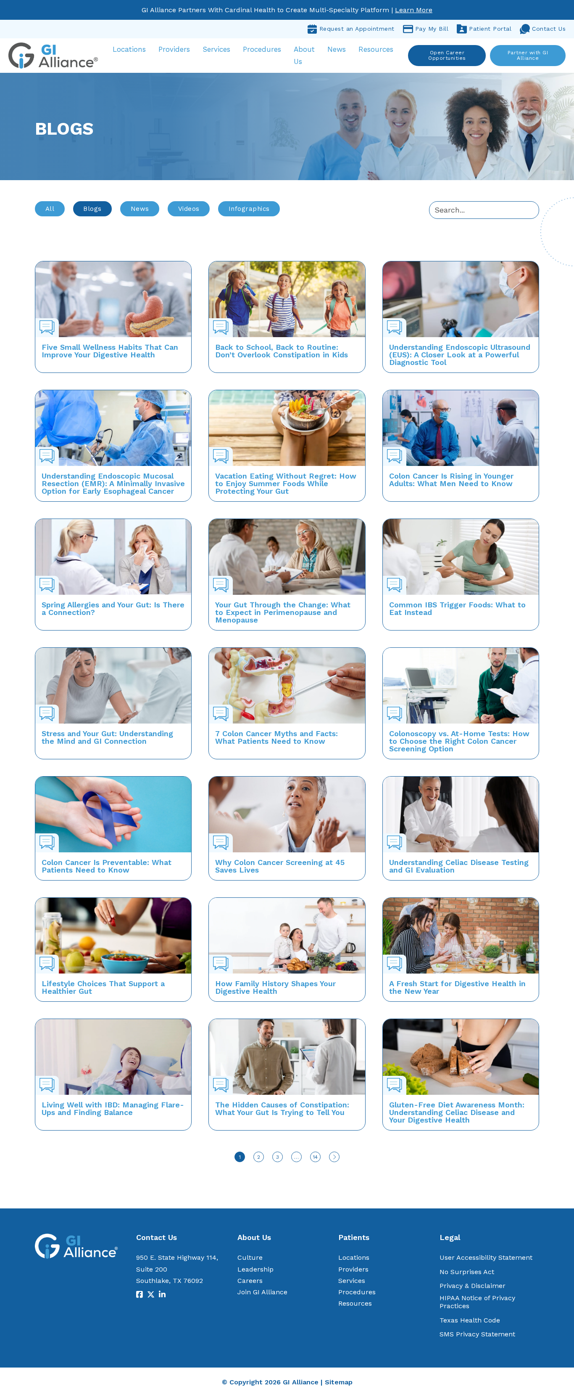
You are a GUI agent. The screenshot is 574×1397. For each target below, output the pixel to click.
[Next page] (334, 1157)
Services (216, 49)
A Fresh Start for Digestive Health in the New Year (457, 987)
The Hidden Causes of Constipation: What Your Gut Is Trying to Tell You (282, 1108)
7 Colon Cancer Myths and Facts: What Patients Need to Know (276, 737)
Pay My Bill (432, 28)
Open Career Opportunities (447, 55)
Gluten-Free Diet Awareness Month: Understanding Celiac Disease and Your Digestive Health (456, 1112)
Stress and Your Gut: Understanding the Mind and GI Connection (107, 737)
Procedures (262, 49)
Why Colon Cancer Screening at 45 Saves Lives (280, 866)
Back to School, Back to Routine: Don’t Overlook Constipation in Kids (281, 351)
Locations (129, 49)
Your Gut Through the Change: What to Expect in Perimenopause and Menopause (282, 612)
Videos (189, 209)
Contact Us (549, 28)
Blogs (92, 209)
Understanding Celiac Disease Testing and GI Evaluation (459, 866)
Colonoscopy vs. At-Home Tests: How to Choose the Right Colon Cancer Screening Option (459, 741)
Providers (174, 49)
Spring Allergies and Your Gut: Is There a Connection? (113, 608)
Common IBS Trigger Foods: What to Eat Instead (457, 608)
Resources (375, 49)
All (50, 209)
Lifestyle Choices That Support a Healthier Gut (103, 987)
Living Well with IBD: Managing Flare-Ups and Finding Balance (113, 1108)
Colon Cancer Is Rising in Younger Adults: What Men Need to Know (451, 479)
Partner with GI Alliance (528, 55)
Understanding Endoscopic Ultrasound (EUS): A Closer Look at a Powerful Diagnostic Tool (459, 355)
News (336, 49)
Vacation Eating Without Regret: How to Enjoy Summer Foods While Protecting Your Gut (285, 483)
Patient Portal (490, 28)
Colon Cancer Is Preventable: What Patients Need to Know (106, 866)
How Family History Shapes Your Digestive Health (275, 987)
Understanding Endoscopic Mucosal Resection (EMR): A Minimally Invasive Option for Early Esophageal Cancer (113, 483)
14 (315, 1157)
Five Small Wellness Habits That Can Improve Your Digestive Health (110, 351)
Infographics (249, 209)
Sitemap (339, 1382)
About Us (304, 55)
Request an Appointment (357, 28)
